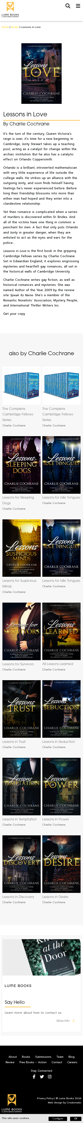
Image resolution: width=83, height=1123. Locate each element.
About (12, 1057)
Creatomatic (74, 1102)
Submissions (43, 1057)
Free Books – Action (33, 1062)
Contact (57, 1062)
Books (15, 27)
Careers (72, 1062)
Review (10, 1062)
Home (5, 27)
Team (59, 1057)
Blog (71, 1057)
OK (75, 1119)
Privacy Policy (45, 1098)
